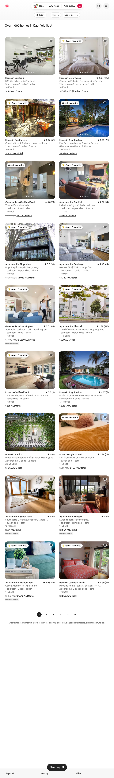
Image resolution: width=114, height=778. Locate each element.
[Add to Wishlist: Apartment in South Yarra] (51, 479)
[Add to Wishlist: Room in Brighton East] (105, 417)
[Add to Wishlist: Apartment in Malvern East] (51, 545)
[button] (13, 91)
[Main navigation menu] (106, 6)
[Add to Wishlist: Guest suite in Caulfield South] (51, 165)
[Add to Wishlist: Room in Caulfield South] (51, 355)
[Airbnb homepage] (7, 6)
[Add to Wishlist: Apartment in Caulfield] (105, 165)
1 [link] (39, 614)
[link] (32, 614)
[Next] (82, 614)
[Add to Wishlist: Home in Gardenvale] (51, 102)
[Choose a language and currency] (99, 6)
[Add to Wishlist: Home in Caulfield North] (105, 545)
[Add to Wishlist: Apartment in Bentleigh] (105, 227)
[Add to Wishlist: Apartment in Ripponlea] (51, 227)
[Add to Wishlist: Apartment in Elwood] (105, 289)
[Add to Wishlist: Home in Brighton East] (105, 102)
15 (75, 614)
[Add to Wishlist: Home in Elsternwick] (105, 40)
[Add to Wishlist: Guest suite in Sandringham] (51, 289)
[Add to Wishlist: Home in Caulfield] (51, 40)
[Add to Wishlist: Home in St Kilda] (51, 417)
